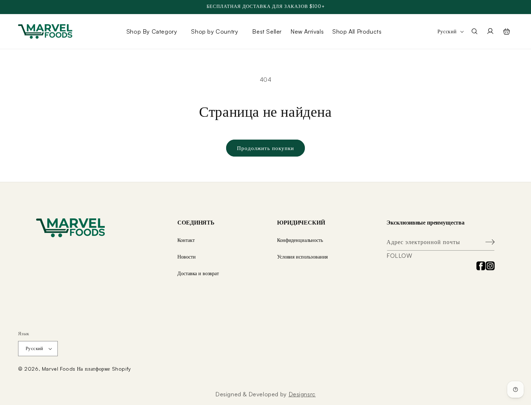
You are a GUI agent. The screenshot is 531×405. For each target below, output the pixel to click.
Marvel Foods (58, 369)
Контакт (185, 240)
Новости (186, 256)
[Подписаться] (487, 242)
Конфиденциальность (300, 240)
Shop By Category (151, 31)
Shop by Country (214, 31)
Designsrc (302, 394)
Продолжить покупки (265, 148)
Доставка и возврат (198, 273)
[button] (154, 31)
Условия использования (302, 256)
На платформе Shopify (104, 369)
